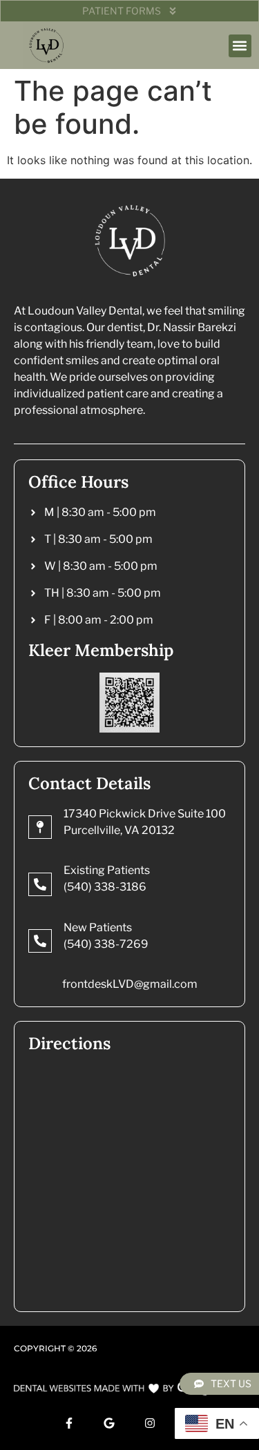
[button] (240, 45)
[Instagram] (150, 1423)
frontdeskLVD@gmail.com (130, 984)
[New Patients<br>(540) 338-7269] (40, 941)
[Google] (109, 1423)
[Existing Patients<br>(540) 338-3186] (40, 884)
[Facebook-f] (69, 1423)
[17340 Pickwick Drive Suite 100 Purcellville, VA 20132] (40, 827)
